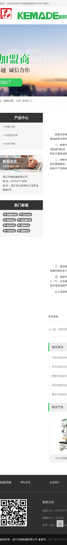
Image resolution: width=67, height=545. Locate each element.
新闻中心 (28, 100)
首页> (19, 100)
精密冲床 (9, 126)
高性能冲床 (11, 135)
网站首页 (26, 482)
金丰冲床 (9, 143)
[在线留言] (60, 523)
